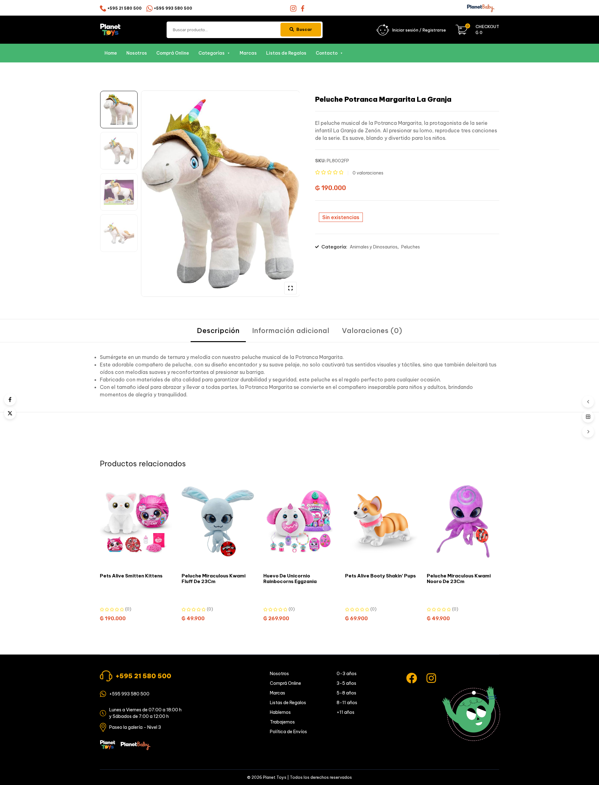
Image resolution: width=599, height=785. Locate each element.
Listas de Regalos (286, 53)
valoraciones (368, 173)
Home (111, 53)
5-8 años (346, 693)
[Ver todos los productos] (588, 417)
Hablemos (280, 712)
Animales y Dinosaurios (373, 247)
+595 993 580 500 (173, 8)
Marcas (248, 53)
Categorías (211, 53)
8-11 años (347, 702)
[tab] (218, 330)
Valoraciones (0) (372, 330)
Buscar (304, 29)
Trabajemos (282, 722)
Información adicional (290, 330)
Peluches (410, 247)
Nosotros (136, 53)
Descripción (218, 330)
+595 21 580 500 (124, 8)
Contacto (327, 53)
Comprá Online (172, 53)
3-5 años (346, 683)
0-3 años (347, 673)
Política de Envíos (288, 731)
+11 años (345, 712)
